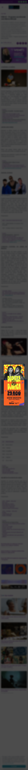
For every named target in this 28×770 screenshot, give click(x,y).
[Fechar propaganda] (23, 365)
